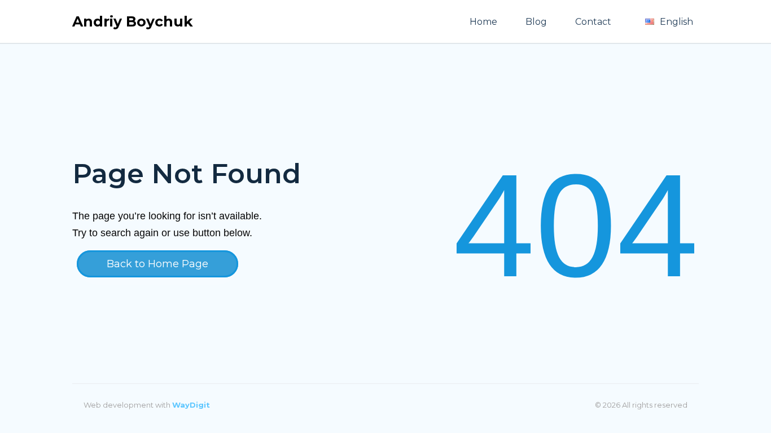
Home (483, 21)
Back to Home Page (157, 264)
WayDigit (191, 404)
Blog (536, 21)
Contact (593, 21)
